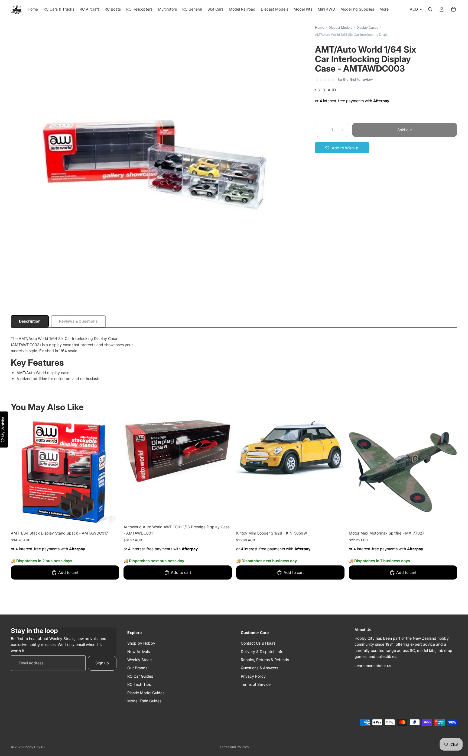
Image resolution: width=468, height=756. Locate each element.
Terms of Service (256, 684)
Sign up (102, 663)
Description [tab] (30, 321)
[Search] (430, 9)
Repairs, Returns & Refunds (265, 659)
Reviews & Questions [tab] (78, 321)
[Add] (111, 518)
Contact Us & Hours (258, 643)
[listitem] (384, 9)
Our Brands (137, 667)
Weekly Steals (139, 659)
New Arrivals (138, 651)
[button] (342, 147)
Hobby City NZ (34, 747)
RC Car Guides (140, 676)
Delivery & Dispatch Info (262, 651)
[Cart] (453, 9)
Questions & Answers (259, 667)
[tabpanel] (234, 359)
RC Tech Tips (139, 684)
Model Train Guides (144, 700)
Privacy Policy (253, 676)
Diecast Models (340, 27)
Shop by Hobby (141, 643)
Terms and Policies (234, 747)
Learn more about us (373, 665)
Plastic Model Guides (145, 692)
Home (319, 27)
